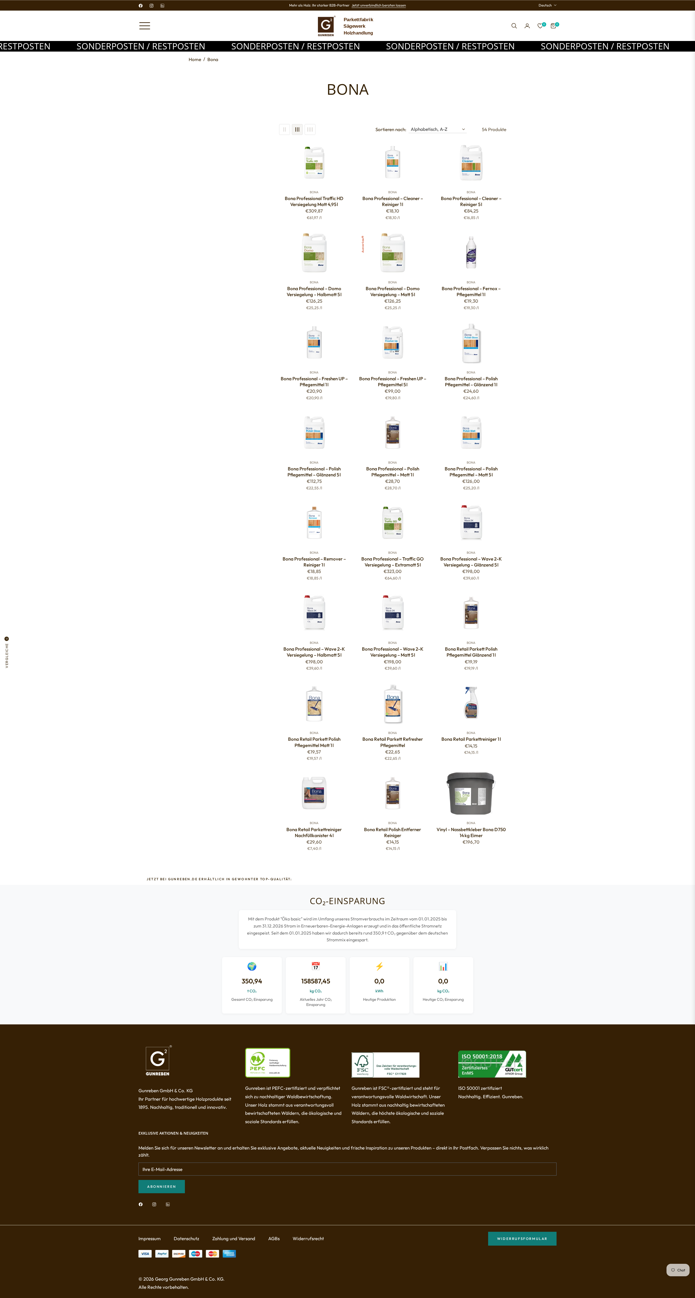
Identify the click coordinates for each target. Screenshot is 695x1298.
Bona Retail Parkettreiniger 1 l (471, 739)
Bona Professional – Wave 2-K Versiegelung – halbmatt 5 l (314, 652)
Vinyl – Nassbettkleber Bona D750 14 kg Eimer (471, 832)
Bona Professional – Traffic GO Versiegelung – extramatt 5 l (392, 562)
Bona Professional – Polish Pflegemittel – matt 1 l (392, 471)
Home (195, 59)
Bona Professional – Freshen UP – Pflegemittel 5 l (392, 381)
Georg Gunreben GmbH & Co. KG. (190, 1279)
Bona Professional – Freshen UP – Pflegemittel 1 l (314, 381)
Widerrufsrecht (308, 1238)
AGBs (274, 1238)
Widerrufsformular (522, 1238)
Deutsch (545, 5)
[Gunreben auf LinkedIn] (169, 1204)
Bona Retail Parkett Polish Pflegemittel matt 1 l (314, 742)
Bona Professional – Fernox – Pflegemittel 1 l (471, 291)
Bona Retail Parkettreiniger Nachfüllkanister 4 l (314, 832)
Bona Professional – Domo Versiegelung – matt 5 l (393, 291)
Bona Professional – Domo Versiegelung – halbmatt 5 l (314, 291)
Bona (314, 192)
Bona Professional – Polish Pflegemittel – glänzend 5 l (314, 471)
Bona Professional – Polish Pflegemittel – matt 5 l (471, 471)
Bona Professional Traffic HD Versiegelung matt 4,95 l (314, 201)
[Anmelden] (527, 25)
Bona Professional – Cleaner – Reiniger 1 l (392, 201)
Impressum (149, 1238)
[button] (514, 25)
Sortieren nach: (390, 129)
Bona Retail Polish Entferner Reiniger (392, 832)
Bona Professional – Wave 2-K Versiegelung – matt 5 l (392, 652)
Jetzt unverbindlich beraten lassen (379, 5)
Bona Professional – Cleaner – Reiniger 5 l (471, 201)
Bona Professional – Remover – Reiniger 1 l (314, 562)
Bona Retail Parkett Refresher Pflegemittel (392, 742)
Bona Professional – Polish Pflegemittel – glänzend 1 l (471, 381)
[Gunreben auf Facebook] (142, 1204)
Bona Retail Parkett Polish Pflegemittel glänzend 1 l (471, 652)
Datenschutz (186, 1238)
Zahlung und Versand (233, 1238)
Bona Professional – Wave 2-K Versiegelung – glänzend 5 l (471, 562)
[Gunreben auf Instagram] (155, 1204)
